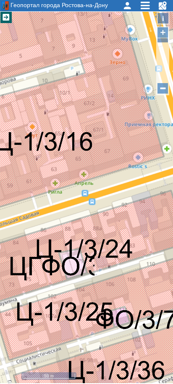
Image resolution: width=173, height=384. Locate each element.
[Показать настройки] (6, 17)
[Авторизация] (127, 5)
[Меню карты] (162, 5)
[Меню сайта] (145, 5)
